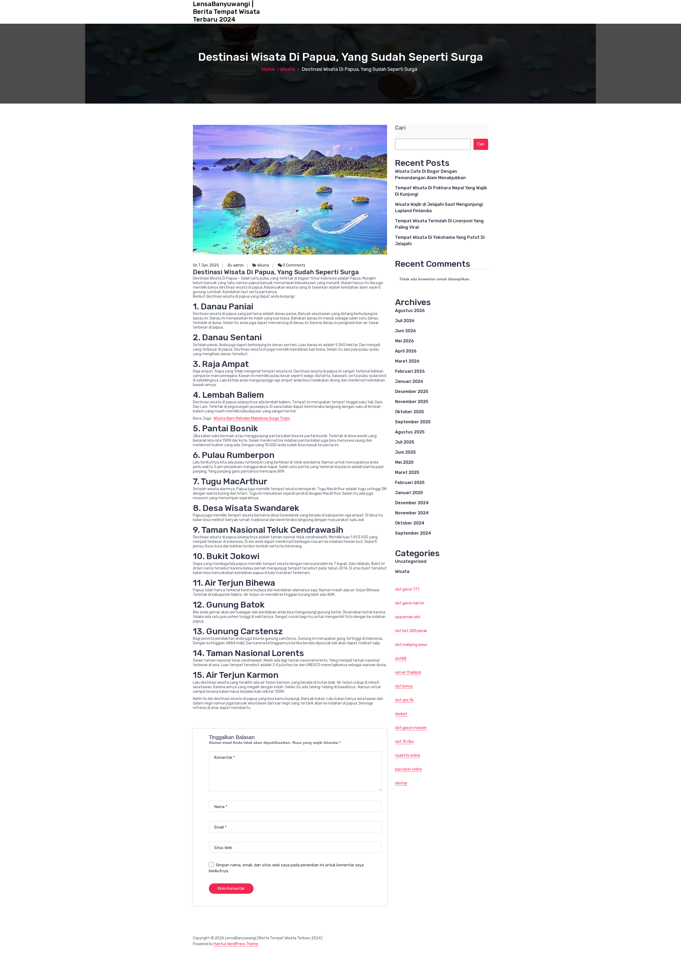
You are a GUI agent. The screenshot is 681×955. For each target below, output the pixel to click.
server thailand (408, 672)
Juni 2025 (405, 452)
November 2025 (411, 401)
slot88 (400, 658)
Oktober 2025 (409, 411)
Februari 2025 (410, 482)
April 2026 (406, 351)
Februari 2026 (410, 371)
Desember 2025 (411, 391)
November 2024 (412, 512)
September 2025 (413, 421)
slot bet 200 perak (411, 631)
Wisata (287, 69)
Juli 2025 (404, 442)
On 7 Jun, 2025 (206, 265)
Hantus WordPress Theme (236, 944)
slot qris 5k (404, 700)
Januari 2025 (409, 492)
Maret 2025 (407, 472)
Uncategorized (410, 561)
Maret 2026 (407, 361)
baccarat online (408, 769)
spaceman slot (408, 617)
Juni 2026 (405, 330)
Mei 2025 (404, 462)
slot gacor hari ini (409, 603)
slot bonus (404, 686)
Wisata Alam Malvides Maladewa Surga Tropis (252, 418)
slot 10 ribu (404, 741)
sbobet (401, 714)
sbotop (401, 783)
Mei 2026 (404, 340)
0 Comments (293, 265)
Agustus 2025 (410, 432)
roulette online (407, 755)
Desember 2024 (412, 502)
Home (268, 69)
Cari (400, 128)
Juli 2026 (404, 320)
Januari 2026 (409, 381)
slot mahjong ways (411, 644)
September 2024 (413, 533)
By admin (236, 265)
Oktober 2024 (409, 523)
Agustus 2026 (410, 310)
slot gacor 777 (407, 589)
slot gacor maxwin (411, 728)
